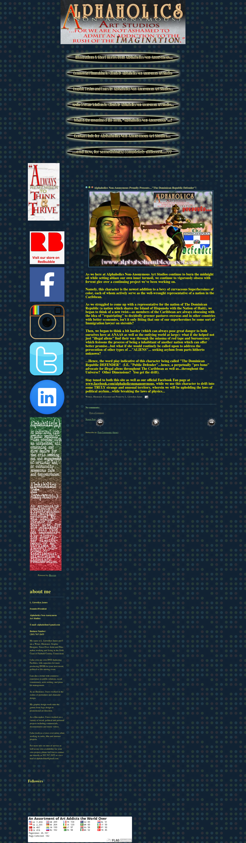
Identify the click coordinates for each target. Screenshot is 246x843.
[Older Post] (211, 426)
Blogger (52, 575)
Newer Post (91, 419)
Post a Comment (96, 412)
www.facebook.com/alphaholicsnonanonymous (120, 383)
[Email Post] (146, 396)
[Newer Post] (100, 426)
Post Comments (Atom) (108, 432)
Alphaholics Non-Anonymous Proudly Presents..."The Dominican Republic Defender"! (145, 188)
